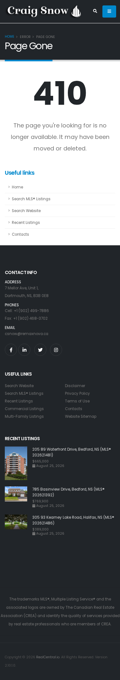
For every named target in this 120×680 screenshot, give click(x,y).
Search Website (26, 210)
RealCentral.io (48, 657)
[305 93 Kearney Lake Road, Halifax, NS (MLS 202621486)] (18, 525)
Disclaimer (75, 385)
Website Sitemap (80, 416)
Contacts (20, 234)
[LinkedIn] (24, 350)
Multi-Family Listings (24, 416)
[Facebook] (11, 350)
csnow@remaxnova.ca (26, 333)
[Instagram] (56, 350)
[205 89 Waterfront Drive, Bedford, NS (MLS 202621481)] (18, 463)
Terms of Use (77, 401)
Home (9, 36)
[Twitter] (40, 350)
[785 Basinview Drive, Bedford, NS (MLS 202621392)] (18, 497)
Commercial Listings (24, 408)
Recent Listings (26, 222)
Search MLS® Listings (31, 199)
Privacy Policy (77, 393)
